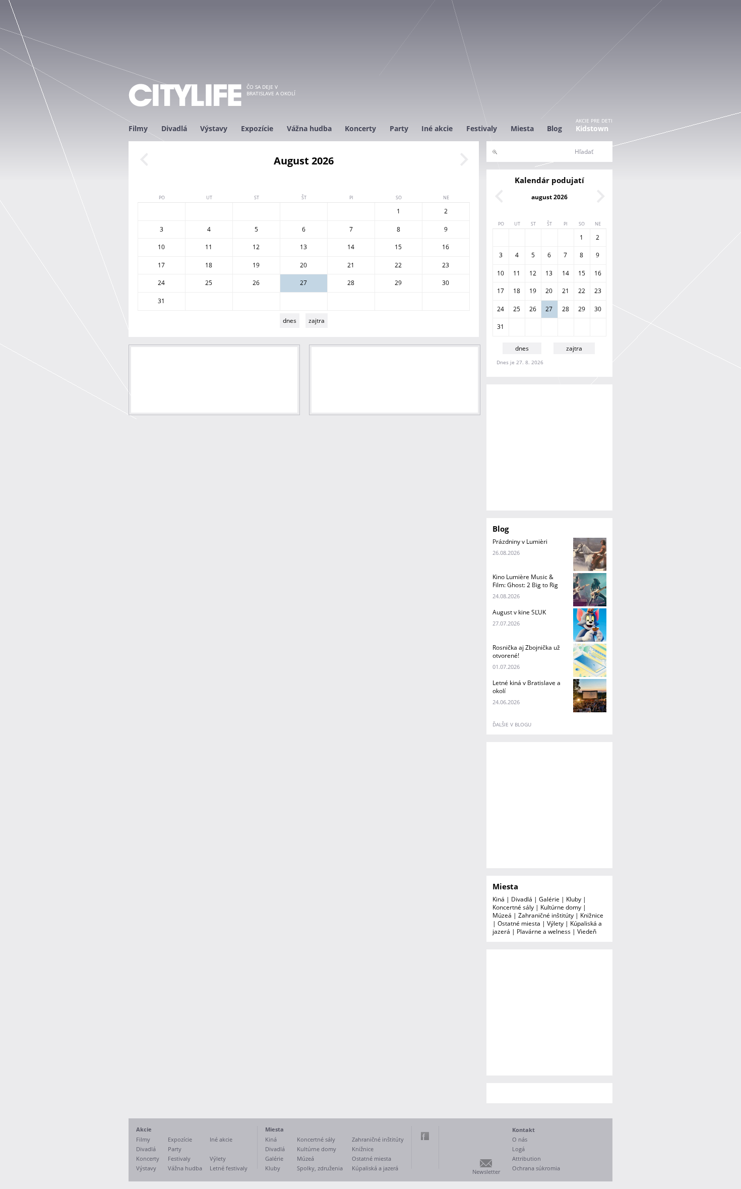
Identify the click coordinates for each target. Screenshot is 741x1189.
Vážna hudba (309, 128)
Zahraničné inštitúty (546, 915)
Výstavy (213, 128)
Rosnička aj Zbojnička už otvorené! (526, 651)
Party (399, 128)
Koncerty (360, 128)
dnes (289, 320)
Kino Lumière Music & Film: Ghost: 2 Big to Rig (525, 581)
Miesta (522, 128)
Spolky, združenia (320, 1168)
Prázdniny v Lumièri (519, 541)
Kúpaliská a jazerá (375, 1168)
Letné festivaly (229, 1168)
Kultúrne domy (560, 907)
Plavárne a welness (544, 931)
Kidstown (592, 128)
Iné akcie (437, 128)
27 (303, 282)
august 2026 (549, 197)
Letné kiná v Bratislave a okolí (526, 686)
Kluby (573, 899)
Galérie (549, 899)
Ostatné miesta (519, 923)
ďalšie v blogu (511, 724)
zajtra (316, 320)
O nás (519, 1139)
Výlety (555, 923)
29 (398, 282)
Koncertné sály (513, 907)
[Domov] (185, 95)
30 (445, 282)
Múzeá (502, 915)
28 (350, 282)
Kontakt (523, 1130)
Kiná (498, 899)
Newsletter (486, 1171)
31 (161, 301)
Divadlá (174, 128)
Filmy (138, 128)
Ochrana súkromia (536, 1168)
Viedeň (586, 931)
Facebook (424, 1136)
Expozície (257, 128)
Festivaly (481, 128)
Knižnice (591, 915)
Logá (518, 1149)
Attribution (526, 1158)
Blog (554, 128)
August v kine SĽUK (519, 612)
